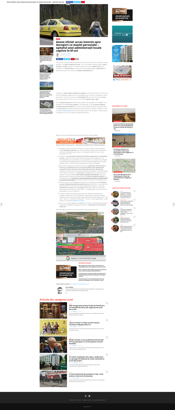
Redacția (75, 311)
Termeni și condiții (87, 400)
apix (86, 284)
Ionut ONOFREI (76, 378)
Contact (79, 400)
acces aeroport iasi (75, 284)
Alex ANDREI (67, 53)
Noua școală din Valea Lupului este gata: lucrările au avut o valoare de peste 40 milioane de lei (45, 76)
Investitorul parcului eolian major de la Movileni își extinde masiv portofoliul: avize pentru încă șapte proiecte (46, 94)
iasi (88, 284)
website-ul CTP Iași (78, 200)
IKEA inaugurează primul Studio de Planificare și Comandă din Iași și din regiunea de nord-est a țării (46, 59)
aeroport (82, 284)
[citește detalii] (66, 110)
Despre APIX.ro (72, 400)
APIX (91, 406)
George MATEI (117, 130)
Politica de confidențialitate (99, 400)
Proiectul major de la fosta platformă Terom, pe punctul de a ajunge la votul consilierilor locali (46, 111)
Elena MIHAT (75, 362)
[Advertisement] (82, 82)
